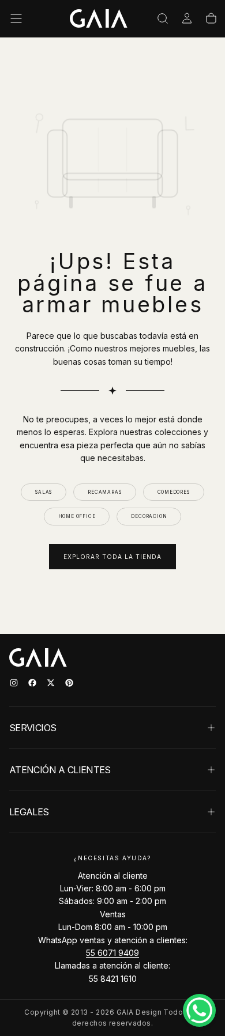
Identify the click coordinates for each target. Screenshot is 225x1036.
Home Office (77, 516)
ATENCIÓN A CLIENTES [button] (60, 770)
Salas (43, 492)
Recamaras (104, 492)
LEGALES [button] (29, 812)
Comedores (174, 492)
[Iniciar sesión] (187, 18)
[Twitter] (50, 683)
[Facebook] (32, 683)
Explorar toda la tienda (112, 556)
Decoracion (149, 516)
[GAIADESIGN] (98, 18)
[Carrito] (211, 18)
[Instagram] (13, 683)
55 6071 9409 (112, 953)
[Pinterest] (69, 683)
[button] (16, 18)
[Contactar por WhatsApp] (199, 1010)
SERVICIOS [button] (32, 727)
